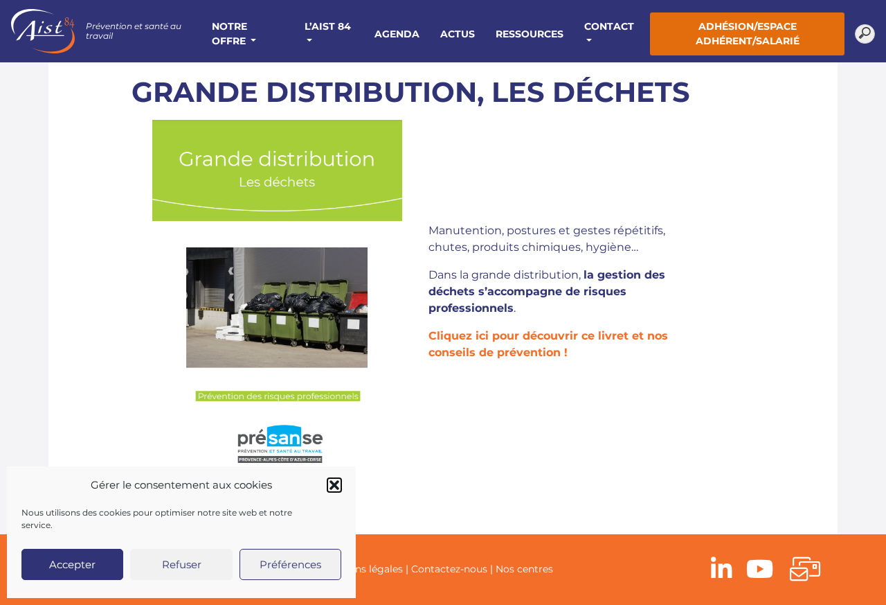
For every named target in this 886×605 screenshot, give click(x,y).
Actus (457, 34)
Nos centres (524, 569)
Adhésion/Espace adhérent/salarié (747, 33)
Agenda (396, 34)
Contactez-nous (449, 569)
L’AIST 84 (328, 26)
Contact (609, 26)
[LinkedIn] (721, 570)
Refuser (181, 564)
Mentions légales (362, 569)
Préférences (290, 564)
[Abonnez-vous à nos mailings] (805, 570)
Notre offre (230, 33)
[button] (334, 485)
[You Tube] (759, 570)
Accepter (72, 564)
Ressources (529, 34)
